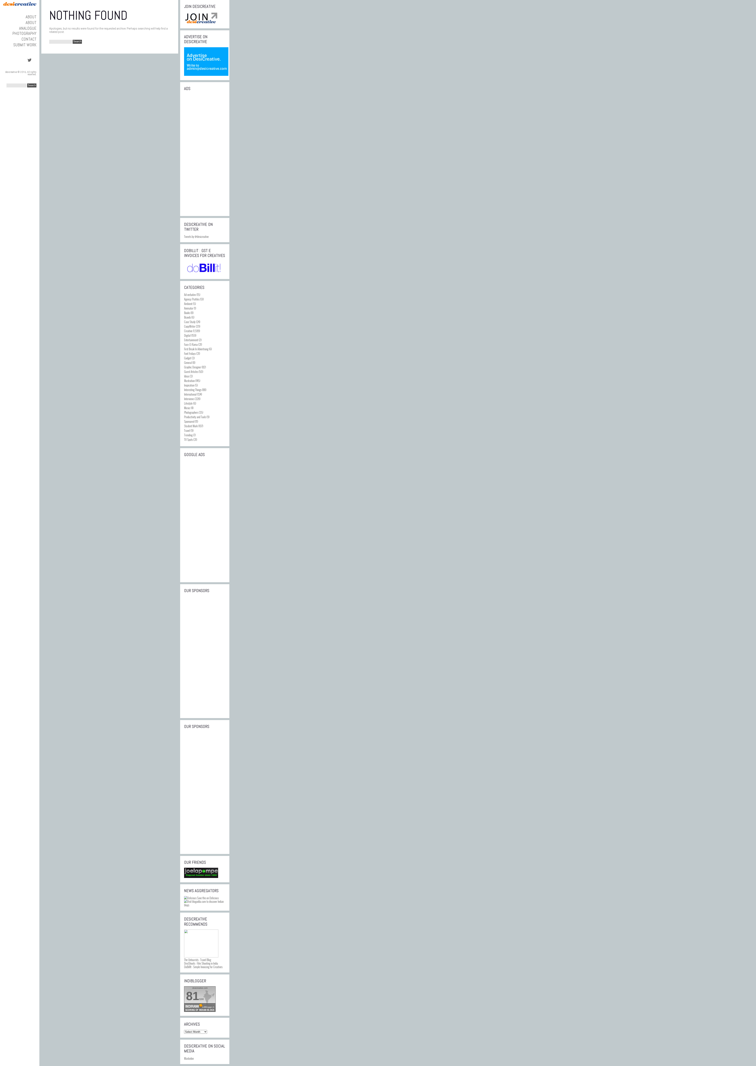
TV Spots (188, 439)
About (31, 16)
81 (192, 996)
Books (187, 313)
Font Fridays (190, 353)
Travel (187, 430)
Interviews (189, 399)
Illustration (189, 380)
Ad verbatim (190, 294)
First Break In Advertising (196, 349)
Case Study (189, 322)
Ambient (188, 303)
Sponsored (189, 421)
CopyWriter (189, 326)
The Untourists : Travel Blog (197, 960)
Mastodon (189, 1058)
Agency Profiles (191, 299)
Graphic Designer (192, 367)
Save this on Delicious (207, 898)
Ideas (186, 376)
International (190, 394)
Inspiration (189, 385)
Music (187, 408)
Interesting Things (192, 389)
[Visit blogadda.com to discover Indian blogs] (204, 905)
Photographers (191, 412)
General (188, 362)
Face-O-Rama (191, 344)
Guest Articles (191, 371)
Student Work (191, 426)
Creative (188, 331)
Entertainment (191, 340)
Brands (187, 317)
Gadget (187, 358)
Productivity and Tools (195, 417)
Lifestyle (188, 403)
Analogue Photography (24, 31)
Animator (188, 308)
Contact (28, 39)
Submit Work (24, 44)
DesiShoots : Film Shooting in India (201, 963)
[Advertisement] (204, 153)
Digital (187, 335)
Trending (188, 435)
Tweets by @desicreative (196, 236)
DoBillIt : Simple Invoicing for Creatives (203, 967)
